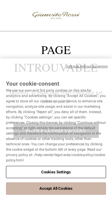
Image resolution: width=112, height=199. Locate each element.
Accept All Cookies (56, 188)
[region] (56, 128)
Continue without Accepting (87, 66)
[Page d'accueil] (56, 15)
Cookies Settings (56, 172)
